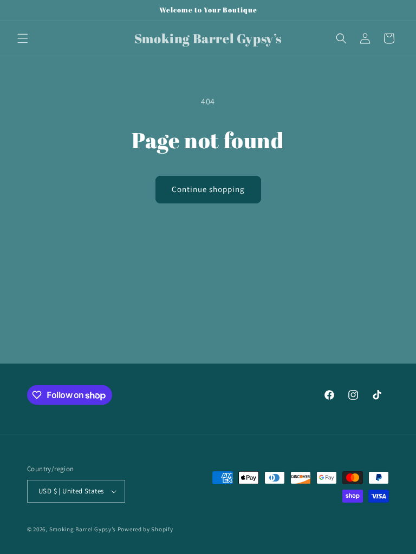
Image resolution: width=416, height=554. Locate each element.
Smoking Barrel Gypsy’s (82, 529)
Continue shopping (208, 189)
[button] (23, 38)
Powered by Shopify (145, 529)
